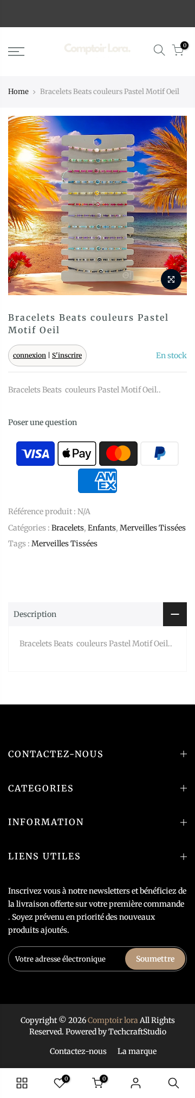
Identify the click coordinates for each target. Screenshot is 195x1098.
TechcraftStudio (137, 1032)
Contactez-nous (78, 1051)
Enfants (102, 528)
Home (18, 91)
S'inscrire (67, 355)
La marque (137, 1051)
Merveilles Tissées (153, 528)
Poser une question (42, 422)
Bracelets (67, 528)
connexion (29, 355)
